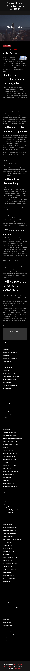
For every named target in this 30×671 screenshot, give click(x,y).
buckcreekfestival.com (9, 400)
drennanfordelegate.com (10, 563)
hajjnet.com (6, 370)
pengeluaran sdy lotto (8, 650)
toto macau (6, 349)
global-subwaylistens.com (10, 441)
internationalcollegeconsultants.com (13, 510)
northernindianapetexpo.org (10, 489)
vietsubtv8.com (7, 421)
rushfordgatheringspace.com (11, 471)
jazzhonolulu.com (7, 394)
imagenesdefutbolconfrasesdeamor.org (14, 513)
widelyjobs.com (7, 468)
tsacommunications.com (9, 530)
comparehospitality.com (9, 456)
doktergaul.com (7, 507)
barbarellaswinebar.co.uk (10, 373)
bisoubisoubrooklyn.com (9, 435)
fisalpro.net (6, 554)
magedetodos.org (7, 504)
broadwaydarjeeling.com (9, 474)
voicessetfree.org (7, 477)
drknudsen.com (7, 519)
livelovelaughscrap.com (9, 459)
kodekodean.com (7, 572)
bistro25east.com (7, 480)
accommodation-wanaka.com (11, 376)
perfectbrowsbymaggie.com (10, 444)
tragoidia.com (6, 397)
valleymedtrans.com (8, 501)
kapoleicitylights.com (8, 418)
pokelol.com (6, 391)
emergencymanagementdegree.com (13, 539)
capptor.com (6, 462)
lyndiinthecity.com (8, 403)
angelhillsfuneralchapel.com (10, 492)
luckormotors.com (8, 560)
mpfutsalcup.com (7, 548)
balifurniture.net (7, 447)
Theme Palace (17, 668)
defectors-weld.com (8, 415)
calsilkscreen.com (7, 545)
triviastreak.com (7, 566)
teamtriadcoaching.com (9, 569)
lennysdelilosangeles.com (10, 385)
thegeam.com (6, 516)
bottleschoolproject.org (9, 379)
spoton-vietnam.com (8, 575)
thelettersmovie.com (8, 427)
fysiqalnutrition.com (8, 412)
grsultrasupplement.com (9, 495)
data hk (5, 346)
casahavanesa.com (8, 388)
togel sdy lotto (6, 647)
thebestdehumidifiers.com (10, 527)
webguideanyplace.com (9, 533)
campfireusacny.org (8, 483)
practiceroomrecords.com (10, 453)
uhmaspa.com (6, 430)
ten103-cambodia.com (9, 578)
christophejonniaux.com (9, 465)
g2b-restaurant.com (8, 498)
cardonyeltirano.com (8, 450)
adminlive (6, 325)
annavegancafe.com (8, 551)
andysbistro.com (7, 525)
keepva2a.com (7, 522)
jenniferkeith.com (7, 542)
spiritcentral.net (7, 409)
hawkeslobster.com (8, 406)
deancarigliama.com (8, 536)
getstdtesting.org (7, 382)
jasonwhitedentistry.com (9, 432)
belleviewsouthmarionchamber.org (12, 438)
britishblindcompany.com (10, 486)
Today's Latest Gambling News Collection (15, 6)
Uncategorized (6, 50)
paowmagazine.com (8, 424)
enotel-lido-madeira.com (10, 557)
